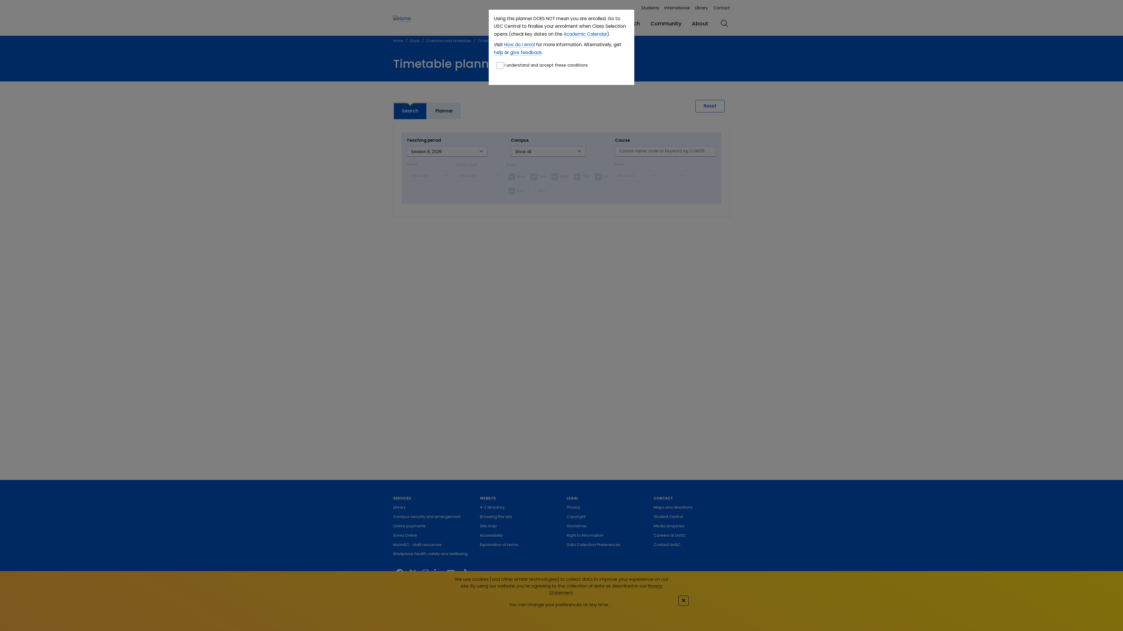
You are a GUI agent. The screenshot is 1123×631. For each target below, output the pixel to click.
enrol (529, 44)
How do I (513, 44)
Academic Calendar (585, 34)
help (498, 52)
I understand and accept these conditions (546, 65)
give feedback (526, 52)
